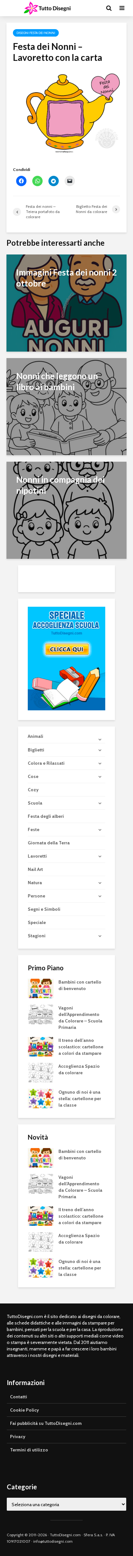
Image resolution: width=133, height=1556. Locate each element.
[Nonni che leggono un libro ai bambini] (66, 406)
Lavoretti (37, 856)
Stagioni (37, 936)
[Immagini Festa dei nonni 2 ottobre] (66, 302)
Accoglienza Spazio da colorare (79, 1069)
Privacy (18, 1436)
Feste (33, 829)
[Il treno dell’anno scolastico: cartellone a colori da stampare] (41, 1046)
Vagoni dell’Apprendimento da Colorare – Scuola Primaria (80, 1017)
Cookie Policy (24, 1410)
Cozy (33, 790)
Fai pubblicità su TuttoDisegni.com (46, 1423)
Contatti (18, 1397)
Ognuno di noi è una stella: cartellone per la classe (79, 1098)
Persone (36, 896)
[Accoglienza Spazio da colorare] (41, 1072)
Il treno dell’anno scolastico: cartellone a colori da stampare (80, 1046)
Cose (33, 776)
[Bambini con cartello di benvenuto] (41, 988)
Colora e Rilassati (46, 763)
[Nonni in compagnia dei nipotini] (66, 510)
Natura (35, 882)
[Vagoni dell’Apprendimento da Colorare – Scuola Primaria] (41, 1014)
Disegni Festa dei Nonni (35, 33)
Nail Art (35, 869)
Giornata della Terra (49, 843)
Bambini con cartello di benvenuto (79, 985)
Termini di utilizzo (29, 1450)
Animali (35, 736)
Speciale (37, 922)
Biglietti (36, 750)
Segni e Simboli (44, 909)
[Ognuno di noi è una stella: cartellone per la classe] (41, 1098)
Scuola (35, 803)
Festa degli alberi (46, 816)
